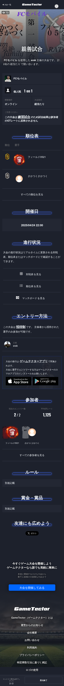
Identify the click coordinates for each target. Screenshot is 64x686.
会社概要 (32, 632)
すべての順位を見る (32, 194)
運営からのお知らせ (32, 625)
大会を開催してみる (32, 587)
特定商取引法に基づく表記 (32, 662)
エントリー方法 (32, 315)
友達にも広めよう (32, 523)
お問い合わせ (32, 640)
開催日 (32, 211)
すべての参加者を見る (32, 455)
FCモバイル (20, 78)
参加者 (32, 399)
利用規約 (32, 647)
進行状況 (32, 242)
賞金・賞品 (32, 497)
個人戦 (23, 91)
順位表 (32, 135)
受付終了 (43, 680)
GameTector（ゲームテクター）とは (32, 617)
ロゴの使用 (32, 670)
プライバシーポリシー (32, 655)
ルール (32, 472)
